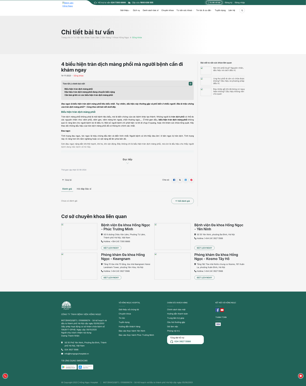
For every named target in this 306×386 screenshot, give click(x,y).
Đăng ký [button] (228, 2)
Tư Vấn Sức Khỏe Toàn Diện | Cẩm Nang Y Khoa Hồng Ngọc (101, 37)
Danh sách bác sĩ (150, 10)
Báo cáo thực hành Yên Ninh (132, 331)
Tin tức (122, 318)
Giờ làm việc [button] (172, 326)
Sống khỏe (78, 76)
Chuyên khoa (167, 10)
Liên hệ (231, 10)
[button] (190, 83)
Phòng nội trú (173, 331)
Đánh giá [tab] (67, 189)
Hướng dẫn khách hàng (129, 326)
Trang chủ (66, 37)
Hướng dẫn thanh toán (177, 314)
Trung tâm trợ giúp (175, 318)
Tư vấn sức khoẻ (184, 10)
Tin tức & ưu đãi (203, 10)
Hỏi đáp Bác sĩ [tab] (84, 189)
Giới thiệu (124, 10)
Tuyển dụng (220, 10)
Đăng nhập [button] (240, 2)
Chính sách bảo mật (176, 309)
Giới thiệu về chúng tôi (129, 309)
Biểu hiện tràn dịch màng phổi (79, 89)
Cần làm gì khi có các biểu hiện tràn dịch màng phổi (89, 95)
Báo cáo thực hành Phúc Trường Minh (136, 335)
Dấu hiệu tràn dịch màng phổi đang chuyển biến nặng (90, 92)
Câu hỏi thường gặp (176, 322)
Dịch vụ (136, 10)
